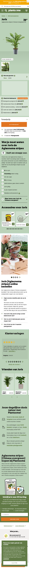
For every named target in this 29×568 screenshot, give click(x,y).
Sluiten (14, 563)
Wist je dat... (14, 531)
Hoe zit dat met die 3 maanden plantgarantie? (12, 325)
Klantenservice (8, 525)
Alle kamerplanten (13, 16)
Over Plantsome (19, 525)
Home (3, 16)
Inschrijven (14, 519)
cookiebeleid (6, 558)
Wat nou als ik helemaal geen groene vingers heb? (14, 320)
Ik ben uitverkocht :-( (7, 59)
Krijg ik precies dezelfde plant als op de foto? (15, 299)
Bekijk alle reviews (14, 364)
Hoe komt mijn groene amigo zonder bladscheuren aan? (14, 314)
